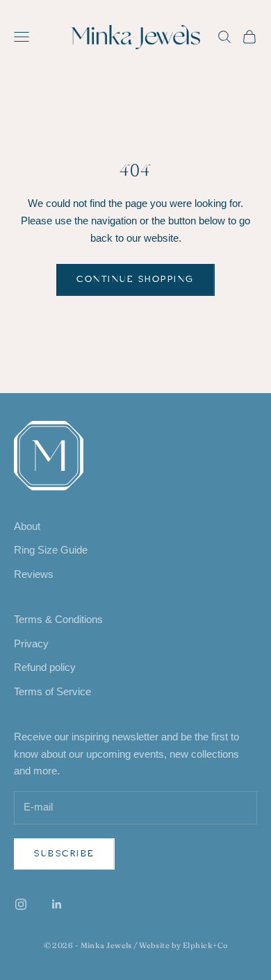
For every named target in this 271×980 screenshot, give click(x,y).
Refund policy (45, 667)
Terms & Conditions (58, 619)
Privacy (31, 643)
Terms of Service (52, 691)
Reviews (34, 574)
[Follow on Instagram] (21, 904)
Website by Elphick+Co (183, 945)
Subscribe (64, 853)
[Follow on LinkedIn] (57, 904)
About (27, 526)
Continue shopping (135, 279)
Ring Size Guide (51, 550)
